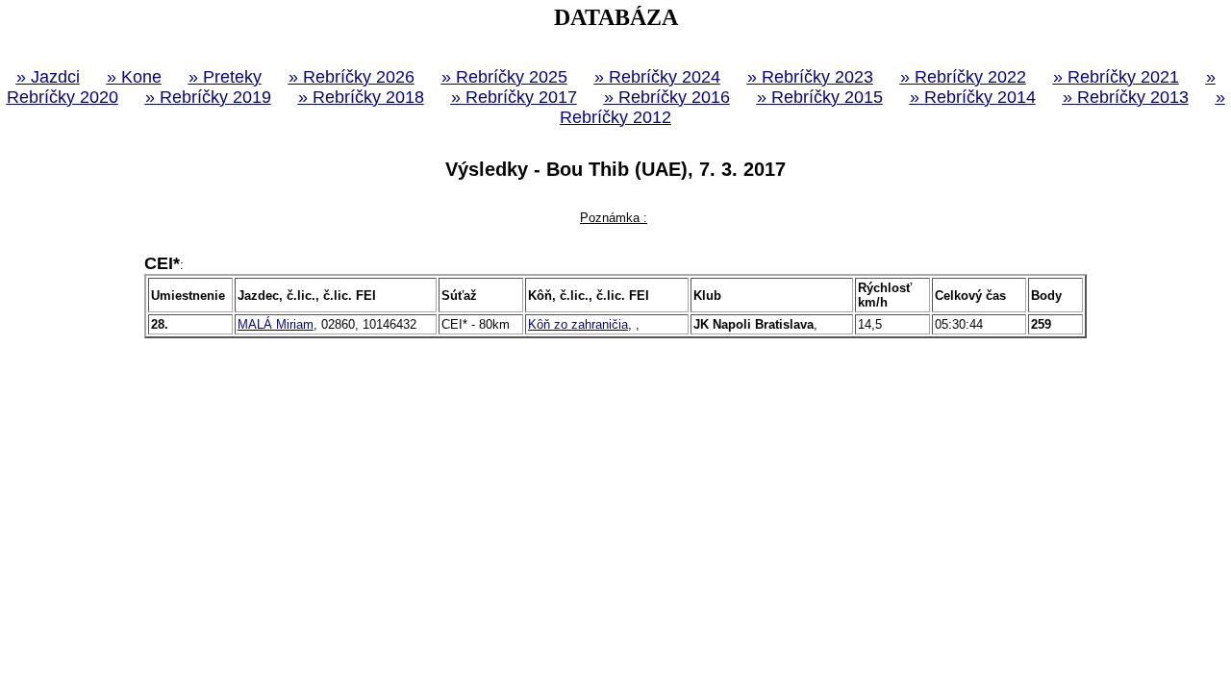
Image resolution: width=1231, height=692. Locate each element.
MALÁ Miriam (276, 324)
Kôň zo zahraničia (578, 324)
